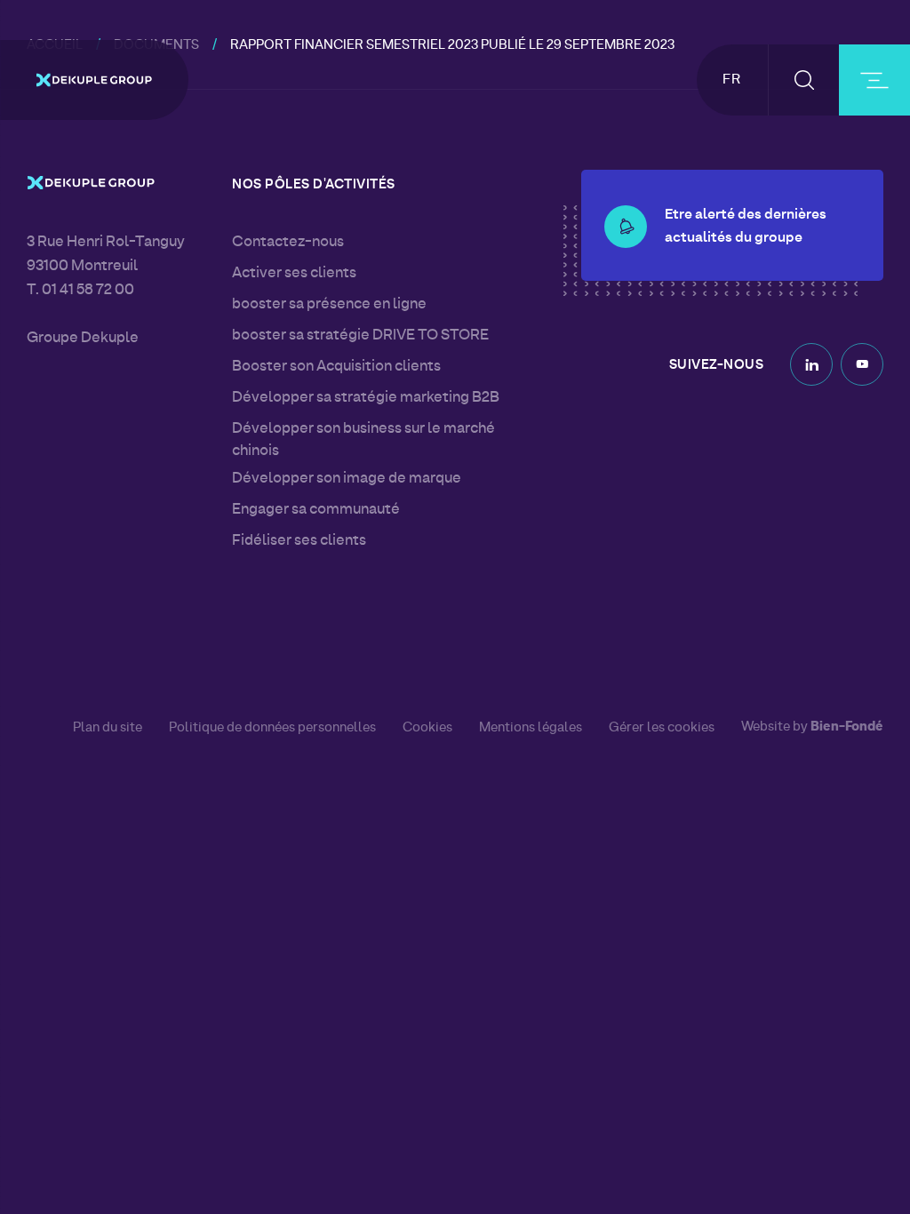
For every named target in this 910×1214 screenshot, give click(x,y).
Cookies (427, 728)
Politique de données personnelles (272, 728)
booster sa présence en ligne (329, 304)
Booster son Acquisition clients (336, 367)
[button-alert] (625, 226)
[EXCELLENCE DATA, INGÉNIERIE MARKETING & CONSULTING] (94, 80)
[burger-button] (874, 80)
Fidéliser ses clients (299, 541)
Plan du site (107, 728)
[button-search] (804, 80)
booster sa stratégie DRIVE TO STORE (360, 336)
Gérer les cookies (661, 728)
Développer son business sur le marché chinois (363, 440)
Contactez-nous (288, 242)
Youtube (862, 364)
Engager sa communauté (316, 510)
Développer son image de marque (346, 479)
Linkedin (811, 364)
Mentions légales (530, 728)
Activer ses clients (294, 273)
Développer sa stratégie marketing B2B (365, 398)
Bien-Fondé (846, 727)
